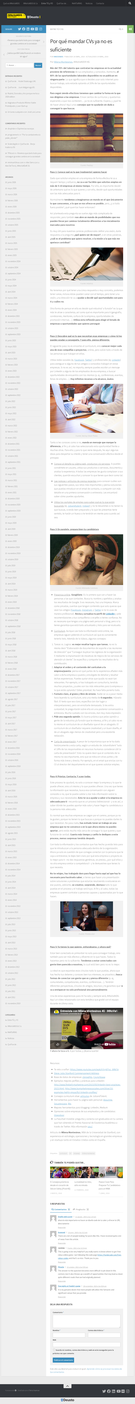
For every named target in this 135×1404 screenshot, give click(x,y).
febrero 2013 (13, 954)
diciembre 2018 (14, 608)
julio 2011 (11, 991)
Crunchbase (99, 1077)
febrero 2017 (13, 736)
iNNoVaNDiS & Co (30, 3)
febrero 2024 (13, 304)
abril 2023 (11, 352)
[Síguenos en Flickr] (36, 29)
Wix (69, 1103)
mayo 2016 (12, 784)
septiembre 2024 (14, 273)
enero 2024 (12, 310)
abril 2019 (11, 583)
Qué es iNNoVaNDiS (11, 3)
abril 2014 (11, 888)
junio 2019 (12, 571)
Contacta (100, 3)
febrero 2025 (13, 249)
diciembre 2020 (14, 498)
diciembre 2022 (14, 377)
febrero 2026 (13, 200)
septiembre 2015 (14, 827)
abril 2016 (11, 790)
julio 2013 (11, 924)
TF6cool (11, 153)
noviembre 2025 (14, 219)
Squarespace (60, 1103)
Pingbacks (82, 1209)
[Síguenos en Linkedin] (28, 29)
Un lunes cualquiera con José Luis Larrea (24, 112)
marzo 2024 (12, 298)
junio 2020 (12, 517)
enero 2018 (12, 669)
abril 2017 (11, 723)
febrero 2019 (13, 596)
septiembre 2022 (14, 395)
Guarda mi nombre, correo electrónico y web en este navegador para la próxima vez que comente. (83, 1352)
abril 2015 (11, 845)
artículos (84, 1096)
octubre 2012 (13, 973)
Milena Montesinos (63, 61)
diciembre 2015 (14, 815)
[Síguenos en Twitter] (19, 29)
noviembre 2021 (14, 450)
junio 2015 (12, 839)
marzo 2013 (12, 948)
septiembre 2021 (14, 462)
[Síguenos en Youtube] (32, 29)
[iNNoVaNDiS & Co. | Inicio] (23, 16)
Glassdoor (59, 1115)
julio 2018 (11, 632)
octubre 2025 (13, 225)
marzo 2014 (12, 894)
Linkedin (116, 359)
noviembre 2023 (14, 322)
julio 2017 (11, 705)
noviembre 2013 (14, 906)
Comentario (58, 1312)
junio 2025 (12, 231)
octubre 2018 (13, 620)
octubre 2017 (13, 687)
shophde (11, 128)
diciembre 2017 (14, 675)
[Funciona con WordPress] (15, 1390)
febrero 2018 (13, 663)
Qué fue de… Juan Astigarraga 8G (21, 87)
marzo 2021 (12, 480)
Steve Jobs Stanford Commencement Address (76, 1073)
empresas (77, 1153)
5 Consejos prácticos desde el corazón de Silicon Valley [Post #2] (60, 1185)
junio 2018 (12, 638)
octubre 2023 (13, 328)
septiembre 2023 (14, 334)
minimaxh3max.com (15, 162)
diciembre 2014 (14, 863)
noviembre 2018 (14, 614)
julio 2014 (11, 875)
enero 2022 (12, 437)
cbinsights (87, 1077)
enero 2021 (12, 492)
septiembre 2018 (14, 626)
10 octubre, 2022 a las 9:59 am (77, 1267)
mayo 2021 (12, 474)
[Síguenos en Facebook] (23, 29)
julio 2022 (11, 401)
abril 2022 (11, 419)
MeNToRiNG (77, 3)
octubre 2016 (13, 760)
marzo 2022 (12, 425)
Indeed (85, 505)
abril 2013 (11, 942)
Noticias (89, 3)
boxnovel (61, 1232)
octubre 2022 (13, 389)
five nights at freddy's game (69, 1286)
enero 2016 (12, 809)
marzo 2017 (12, 729)
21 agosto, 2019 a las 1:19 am (85, 1217)
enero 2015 (12, 857)
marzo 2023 (12, 358)
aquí (90, 1126)
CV (70, 1153)
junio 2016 (12, 778)
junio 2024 (12, 279)
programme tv (13, 134)
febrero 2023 (13, 364)
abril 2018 (11, 650)
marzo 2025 (12, 243)
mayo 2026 (12, 188)
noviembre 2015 (14, 821)
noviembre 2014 (14, 869)
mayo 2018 (12, 644)
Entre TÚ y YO (47, 3)
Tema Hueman (34, 1390)
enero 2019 (12, 602)
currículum (63, 1153)
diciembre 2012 (14, 967)
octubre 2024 (13, 267)
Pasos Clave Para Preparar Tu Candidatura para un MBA (109, 1185)
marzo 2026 (12, 194)
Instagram (87, 609)
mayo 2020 (12, 523)
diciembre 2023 (14, 316)
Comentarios (61, 1209)
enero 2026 (12, 206)
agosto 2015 (13, 833)
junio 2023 (12, 340)
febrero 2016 (13, 802)
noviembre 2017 (14, 681)
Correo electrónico (96, 1330)
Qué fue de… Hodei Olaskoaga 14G (22, 81)
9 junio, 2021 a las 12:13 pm (77, 1248)
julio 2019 (11, 565)
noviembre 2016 (14, 754)
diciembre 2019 (14, 547)
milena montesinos (88, 1153)
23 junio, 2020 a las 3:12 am (77, 1232)
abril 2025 (11, 237)
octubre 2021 (13, 456)
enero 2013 (12, 961)
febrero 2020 (13, 535)
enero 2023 (12, 371)
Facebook (79, 359)
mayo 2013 (12, 936)
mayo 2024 (12, 285)
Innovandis (58, 56)
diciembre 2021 (14, 444)
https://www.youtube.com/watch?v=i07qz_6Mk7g (94, 1069)
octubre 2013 (13, 912)
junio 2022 (12, 407)
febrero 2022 (13, 431)
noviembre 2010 (14, 1003)
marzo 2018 (12, 656)
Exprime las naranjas (26, 128)
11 (72, 1170)
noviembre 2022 (14, 383)
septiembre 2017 (14, 693)
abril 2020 (11, 529)
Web (54, 1340)
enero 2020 (12, 541)
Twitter (88, 359)
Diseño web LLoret (65, 1217)
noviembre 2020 (14, 504)
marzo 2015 (12, 851)
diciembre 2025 (14, 212)
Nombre (56, 1330)
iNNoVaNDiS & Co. (15, 1026)
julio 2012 (11, 979)
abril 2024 (11, 292)
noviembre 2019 (14, 553)
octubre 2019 (13, 559)
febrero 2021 (13, 486)
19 (97, 1170)
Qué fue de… (62, 3)
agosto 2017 (13, 699)
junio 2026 (12, 182)
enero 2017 (12, 742)
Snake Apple (12, 144)
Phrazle (61, 1267)
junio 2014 (12, 882)
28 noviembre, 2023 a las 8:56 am (95, 1286)
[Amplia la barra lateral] (130, 29)
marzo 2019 (12, 590)
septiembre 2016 (14, 766)
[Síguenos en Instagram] (40, 29)
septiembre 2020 (14, 510)
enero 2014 (12, 900)
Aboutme (107, 1099)
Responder (62, 1227)
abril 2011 (11, 997)
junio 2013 (12, 930)
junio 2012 (12, 985)
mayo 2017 (12, 717)
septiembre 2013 (14, 918)
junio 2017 (12, 711)
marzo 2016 (12, 796)
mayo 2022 (12, 413)
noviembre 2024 (14, 261)
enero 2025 (12, 255)
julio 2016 (11, 772)
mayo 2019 (12, 577)
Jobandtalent (74, 505)
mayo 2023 (12, 346)
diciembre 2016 (14, 748)
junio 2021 (12, 468)
